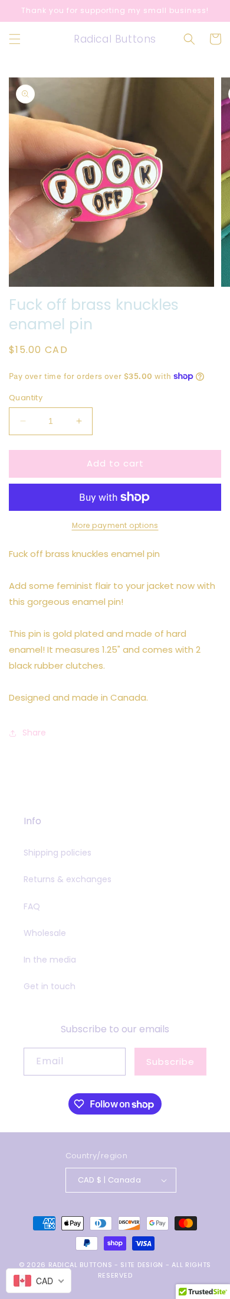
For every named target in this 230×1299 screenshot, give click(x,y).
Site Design (141, 1264)
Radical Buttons (80, 1264)
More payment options (115, 525)
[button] (15, 39)
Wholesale (45, 933)
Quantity (25, 397)
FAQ (32, 906)
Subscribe (170, 1061)
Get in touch (49, 986)
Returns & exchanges (67, 879)
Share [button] (34, 732)
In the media (50, 960)
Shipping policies (57, 853)
